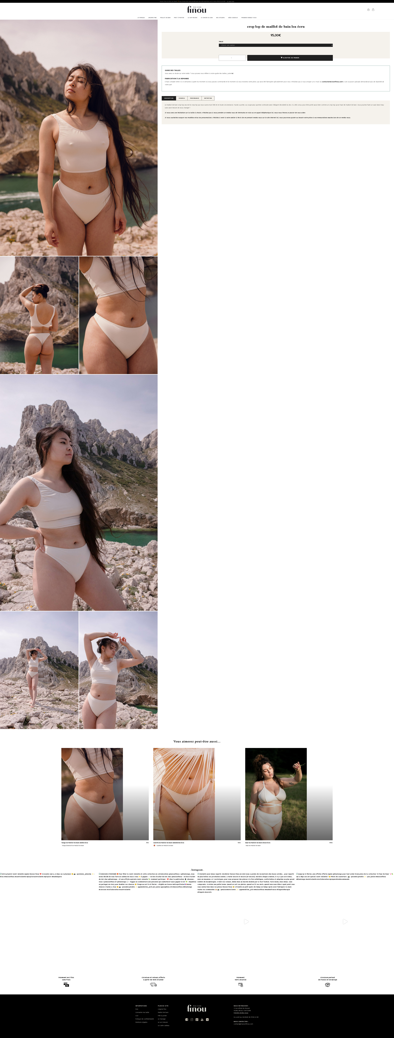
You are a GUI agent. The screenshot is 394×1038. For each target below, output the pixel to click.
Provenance (194, 98)
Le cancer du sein (207, 17)
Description (168, 98)
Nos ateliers (220, 17)
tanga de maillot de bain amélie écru (74, 843)
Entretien (208, 98)
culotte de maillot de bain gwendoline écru (168, 843)
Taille (221, 41)
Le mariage (162, 1019)
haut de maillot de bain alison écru (257, 843)
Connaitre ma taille (142, 1012)
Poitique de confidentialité (144, 1019)
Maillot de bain (165, 17)
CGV (136, 1015)
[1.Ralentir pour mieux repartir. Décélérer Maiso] (246, 921)
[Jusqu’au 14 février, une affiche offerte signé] (345, 921)
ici (232, 73)
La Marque (141, 17)
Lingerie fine (152, 17)
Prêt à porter (162, 1015)
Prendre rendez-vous (241, 1013)
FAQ (136, 1009)
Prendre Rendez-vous (249, 17)
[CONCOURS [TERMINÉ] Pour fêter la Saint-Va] (147, 921)
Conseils (182, 98)
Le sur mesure (192, 17)
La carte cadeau (163, 1025)
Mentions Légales (141, 1022)
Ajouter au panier (291, 58)
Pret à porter (179, 17)
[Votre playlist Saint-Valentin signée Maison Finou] (49, 921)
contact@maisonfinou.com (332, 82)
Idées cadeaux (233, 17)
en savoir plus (230, 1)
